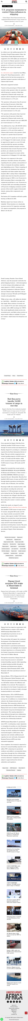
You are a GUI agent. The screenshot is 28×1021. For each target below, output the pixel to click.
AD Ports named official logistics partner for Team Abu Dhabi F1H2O (13, 901)
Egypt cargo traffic (19, 541)
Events (14, 1012)
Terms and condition (14, 1008)
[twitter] (8, 49)
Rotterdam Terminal (11, 770)
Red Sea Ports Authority (10, 537)
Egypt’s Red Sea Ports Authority (17, 507)
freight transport (21, 550)
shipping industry (9, 555)
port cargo (21, 553)
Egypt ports (19, 537)
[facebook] (11, 49)
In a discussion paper (7, 72)
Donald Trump (7, 375)
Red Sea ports (9, 539)
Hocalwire (16, 1019)
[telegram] (17, 49)
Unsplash (16, 44)
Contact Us (14, 1014)
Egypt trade (13, 550)
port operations (15, 548)
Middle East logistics (13, 557)
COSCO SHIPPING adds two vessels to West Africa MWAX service (13, 867)
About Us (14, 1005)
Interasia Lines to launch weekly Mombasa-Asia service (14, 918)
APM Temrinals (13, 767)
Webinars (14, 1011)
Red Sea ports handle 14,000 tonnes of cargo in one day (14, 402)
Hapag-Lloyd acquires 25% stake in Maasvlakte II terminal (14, 584)
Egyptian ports (17, 539)
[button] (14, 24)
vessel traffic (23, 548)
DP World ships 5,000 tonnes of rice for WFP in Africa (14, 935)
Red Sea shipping (5, 550)
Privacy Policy (14, 1006)
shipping (19, 770)
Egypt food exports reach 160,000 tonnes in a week (14, 984)
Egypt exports (13, 546)
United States (20, 375)
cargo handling (21, 546)
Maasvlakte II (22, 767)
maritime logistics (6, 548)
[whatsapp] (14, 49)
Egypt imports (5, 546)
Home (4, 6)
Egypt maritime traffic (8, 541)
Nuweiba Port (13, 544)
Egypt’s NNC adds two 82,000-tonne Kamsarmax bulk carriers (14, 952)
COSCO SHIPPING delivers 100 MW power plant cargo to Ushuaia (13, 884)
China (14, 375)
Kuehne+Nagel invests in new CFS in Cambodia (14, 967)
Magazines (14, 1009)
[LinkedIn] (5, 49)
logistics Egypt (18, 555)
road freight (6, 553)
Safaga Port (5, 544)
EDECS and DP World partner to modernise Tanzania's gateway (13, 834)
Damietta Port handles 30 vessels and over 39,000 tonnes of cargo (13, 850)
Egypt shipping (21, 544)
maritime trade (14, 553)
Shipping (9, 6)
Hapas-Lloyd (5, 767)
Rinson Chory (9, 44)
